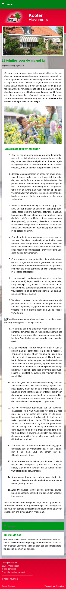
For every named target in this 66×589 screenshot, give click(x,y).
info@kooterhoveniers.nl (14, 572)
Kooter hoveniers (11, 579)
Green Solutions (8, 586)
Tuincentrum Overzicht (54, 586)
